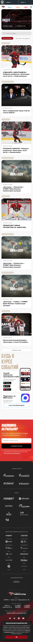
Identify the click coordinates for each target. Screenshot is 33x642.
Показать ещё (16, 350)
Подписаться (16, 446)
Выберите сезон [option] (22, 26)
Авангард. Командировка (22, 38)
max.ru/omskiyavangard (16, 405)
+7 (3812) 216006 (18, 606)
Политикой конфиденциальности (12, 453)
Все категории (7, 38)
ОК (17, 637)
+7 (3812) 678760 (27, 606)
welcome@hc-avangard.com (16, 613)
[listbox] (24, 26)
